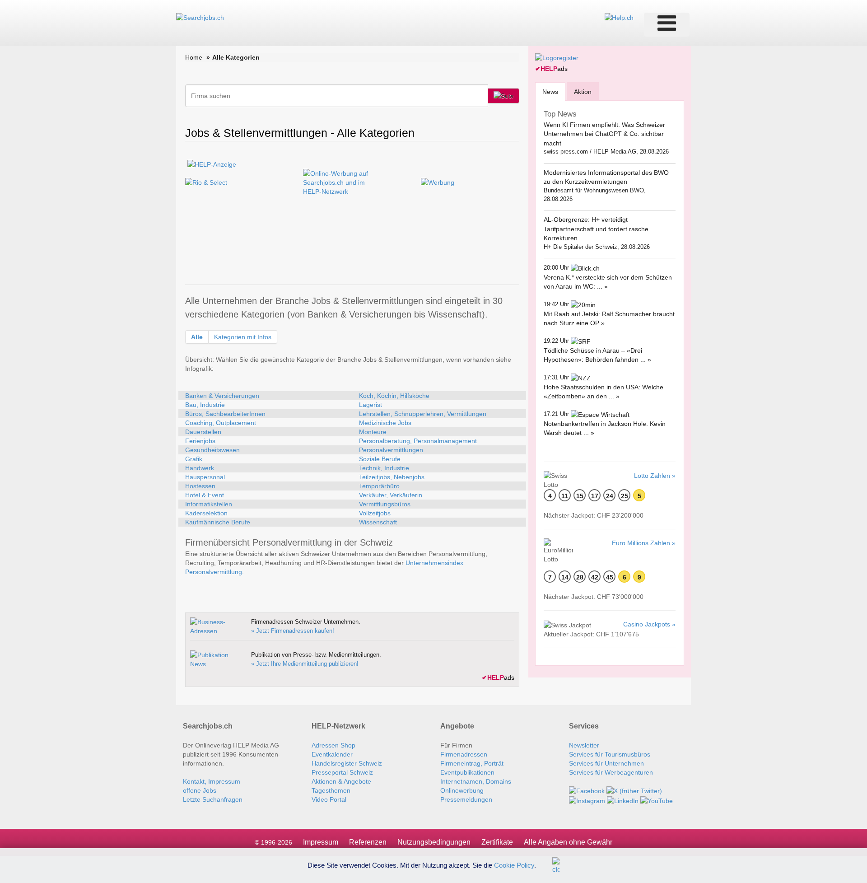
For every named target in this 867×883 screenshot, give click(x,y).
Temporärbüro (379, 486)
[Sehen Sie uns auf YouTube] (656, 800)
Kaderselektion (206, 513)
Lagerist (370, 404)
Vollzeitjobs (375, 513)
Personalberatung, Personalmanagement (418, 440)
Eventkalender (332, 754)
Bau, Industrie (205, 404)
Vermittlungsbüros (384, 504)
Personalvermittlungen (391, 449)
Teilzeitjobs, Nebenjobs (391, 477)
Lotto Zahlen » (655, 475)
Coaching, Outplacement (220, 422)
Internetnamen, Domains (475, 781)
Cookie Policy (514, 865)
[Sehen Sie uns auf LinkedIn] (623, 800)
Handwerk (199, 468)
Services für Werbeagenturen (611, 772)
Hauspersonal (205, 477)
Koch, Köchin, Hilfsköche (394, 395)
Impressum (320, 842)
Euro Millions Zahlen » (644, 543)
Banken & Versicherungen (222, 395)
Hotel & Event (204, 495)
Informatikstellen (208, 504)
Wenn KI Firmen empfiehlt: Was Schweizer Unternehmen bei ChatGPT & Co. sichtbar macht (604, 134)
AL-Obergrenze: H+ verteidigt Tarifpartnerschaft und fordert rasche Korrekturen (596, 229)
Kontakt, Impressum (211, 781)
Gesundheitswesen (212, 449)
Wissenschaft (378, 522)
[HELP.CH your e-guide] (619, 17)
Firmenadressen (463, 754)
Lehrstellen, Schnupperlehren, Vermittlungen (422, 413)
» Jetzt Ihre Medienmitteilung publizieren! (305, 663)
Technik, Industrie (384, 468)
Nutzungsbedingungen (434, 842)
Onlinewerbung (462, 790)
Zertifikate (497, 842)
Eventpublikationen (467, 772)
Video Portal (329, 799)
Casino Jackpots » (649, 624)
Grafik (193, 459)
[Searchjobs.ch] (200, 17)
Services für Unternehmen (606, 763)
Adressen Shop (333, 745)
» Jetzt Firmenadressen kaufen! (292, 630)
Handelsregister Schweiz (347, 763)
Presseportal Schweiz (342, 772)
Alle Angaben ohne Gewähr (568, 842)
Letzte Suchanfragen (212, 799)
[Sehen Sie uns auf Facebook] (587, 790)
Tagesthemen (331, 790)
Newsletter (584, 745)
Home (193, 57)
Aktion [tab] (583, 91)
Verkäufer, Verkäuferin (390, 495)
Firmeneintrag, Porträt (471, 763)
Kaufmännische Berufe (217, 522)
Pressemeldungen (466, 799)
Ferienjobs (200, 440)
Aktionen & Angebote (341, 781)
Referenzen (368, 842)
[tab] (550, 91)
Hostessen (200, 486)
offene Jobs (199, 790)
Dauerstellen (203, 431)
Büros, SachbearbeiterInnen (225, 413)
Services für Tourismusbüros (609, 754)
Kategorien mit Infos (242, 337)
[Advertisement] (352, 259)
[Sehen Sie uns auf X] (634, 790)
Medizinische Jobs (385, 422)
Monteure (373, 431)
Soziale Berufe (380, 459)
